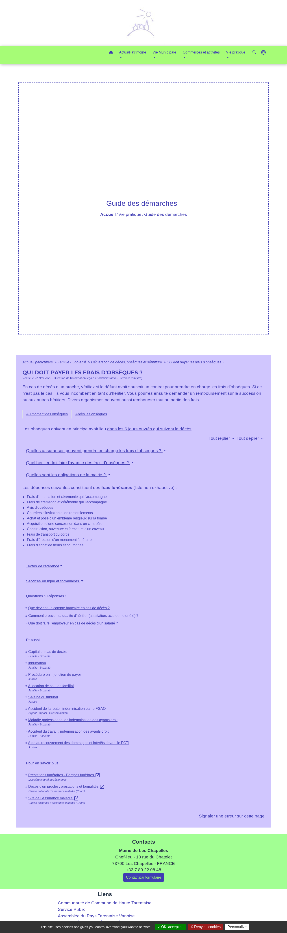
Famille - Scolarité (72, 362)
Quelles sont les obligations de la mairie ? (66, 474)
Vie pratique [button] (235, 52)
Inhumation (37, 663)
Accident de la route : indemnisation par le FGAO (67, 708)
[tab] (47, 414)
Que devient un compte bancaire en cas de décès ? (69, 608)
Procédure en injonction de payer (54, 674)
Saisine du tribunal (43, 697)
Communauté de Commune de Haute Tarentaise (105, 903)
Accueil (108, 214)
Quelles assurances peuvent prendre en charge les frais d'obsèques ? (94, 450)
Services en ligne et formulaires (53, 581)
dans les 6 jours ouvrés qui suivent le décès (149, 429)
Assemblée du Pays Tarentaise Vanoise (96, 916)
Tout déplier (251, 438)
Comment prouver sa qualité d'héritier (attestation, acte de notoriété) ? (83, 616)
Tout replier (222, 438)
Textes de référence (42, 566)
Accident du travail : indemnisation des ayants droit (68, 731)
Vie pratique (129, 214)
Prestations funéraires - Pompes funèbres (64, 775)
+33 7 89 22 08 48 (143, 869)
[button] (111, 53)
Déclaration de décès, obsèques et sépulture (127, 362)
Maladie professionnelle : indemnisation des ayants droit (72, 720)
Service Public (71, 909)
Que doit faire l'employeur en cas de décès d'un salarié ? (73, 623)
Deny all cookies (207, 927)
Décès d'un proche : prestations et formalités (66, 786)
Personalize (237, 927)
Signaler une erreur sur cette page (232, 816)
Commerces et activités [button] (201, 52)
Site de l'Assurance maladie (53, 798)
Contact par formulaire (143, 877)
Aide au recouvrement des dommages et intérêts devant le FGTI (78, 743)
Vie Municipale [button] (164, 52)
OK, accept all (171, 927)
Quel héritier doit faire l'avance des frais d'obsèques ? (78, 462)
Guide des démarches (165, 214)
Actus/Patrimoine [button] (132, 52)
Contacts (143, 842)
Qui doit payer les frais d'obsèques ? (195, 362)
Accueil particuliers (38, 362)
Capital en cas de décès (47, 652)
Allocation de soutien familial (51, 686)
